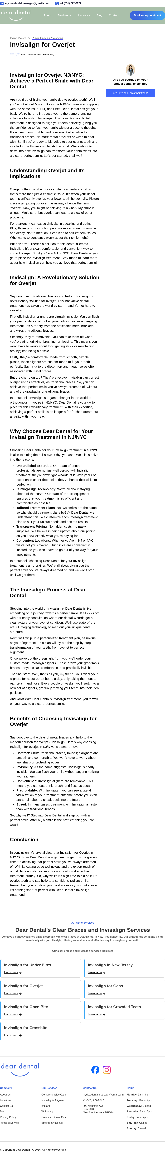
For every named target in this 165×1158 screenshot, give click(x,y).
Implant (45, 1106)
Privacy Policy (8, 1117)
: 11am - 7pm (139, 1100)
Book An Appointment (147, 15)
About (47, 15)
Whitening (47, 1111)
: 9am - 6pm (138, 1094)
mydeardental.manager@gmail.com (103, 1094)
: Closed (139, 1106)
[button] (64, 15)
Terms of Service (9, 1122)
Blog (99, 15)
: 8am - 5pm (139, 1111)
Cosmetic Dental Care (54, 1117)
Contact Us (6, 1106)
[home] (16, 15)
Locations (5, 1100)
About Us (5, 1094)
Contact (114, 15)
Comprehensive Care (53, 1094)
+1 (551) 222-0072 (93, 1100)
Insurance (84, 15)
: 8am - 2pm (137, 1117)
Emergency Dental (52, 1122)
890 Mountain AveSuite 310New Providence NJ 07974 (98, 1109)
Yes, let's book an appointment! (130, 93)
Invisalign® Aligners (52, 1100)
